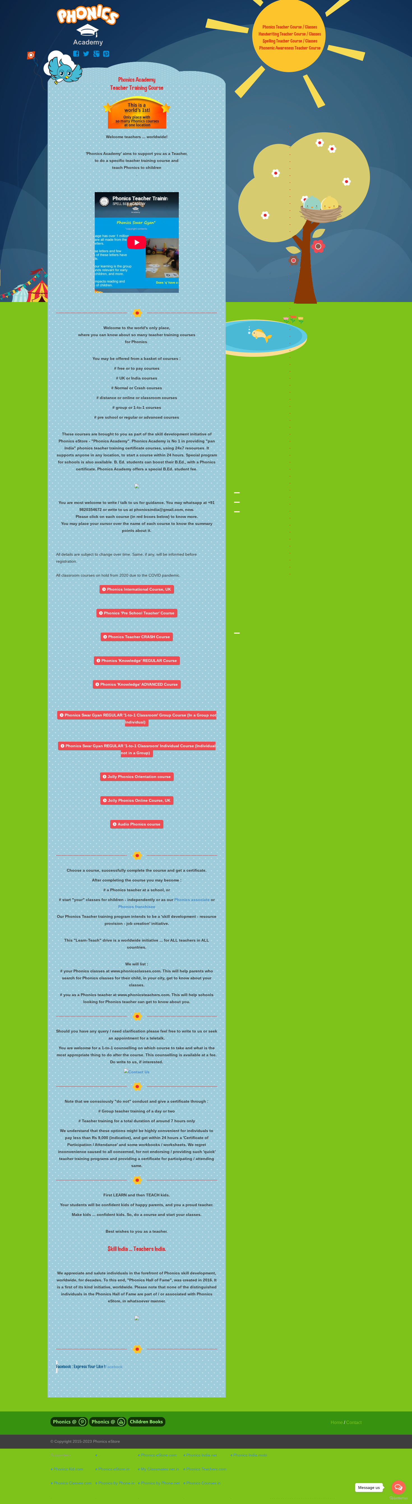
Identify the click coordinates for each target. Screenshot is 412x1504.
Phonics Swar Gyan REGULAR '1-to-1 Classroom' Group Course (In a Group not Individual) (138, 718)
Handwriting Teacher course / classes (290, 34)
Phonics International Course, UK (136, 589)
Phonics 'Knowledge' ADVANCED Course (137, 684)
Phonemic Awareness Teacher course (290, 48)
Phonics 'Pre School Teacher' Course (136, 613)
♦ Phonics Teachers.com (204, 1469)
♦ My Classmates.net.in (158, 1469)
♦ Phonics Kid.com (67, 1469)
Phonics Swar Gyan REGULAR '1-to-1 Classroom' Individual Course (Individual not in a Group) (138, 749)
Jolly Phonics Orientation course (137, 776)
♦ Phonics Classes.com (71, 1483)
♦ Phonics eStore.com (157, 1455)
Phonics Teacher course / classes (290, 27)
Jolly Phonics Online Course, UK (136, 800)
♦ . (97, 1455)
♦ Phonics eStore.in (112, 1469)
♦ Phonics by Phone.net (159, 1483)
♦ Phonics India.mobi (248, 1455)
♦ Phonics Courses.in (202, 1483)
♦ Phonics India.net (200, 1455)
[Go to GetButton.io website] (399, 1498)
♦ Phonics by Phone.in (115, 1483)
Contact (354, 1422)
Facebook (113, 1366)
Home (337, 1422)
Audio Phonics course (136, 824)
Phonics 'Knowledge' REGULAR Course (137, 660)
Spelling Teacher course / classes (290, 41)
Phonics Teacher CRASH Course (136, 637)
